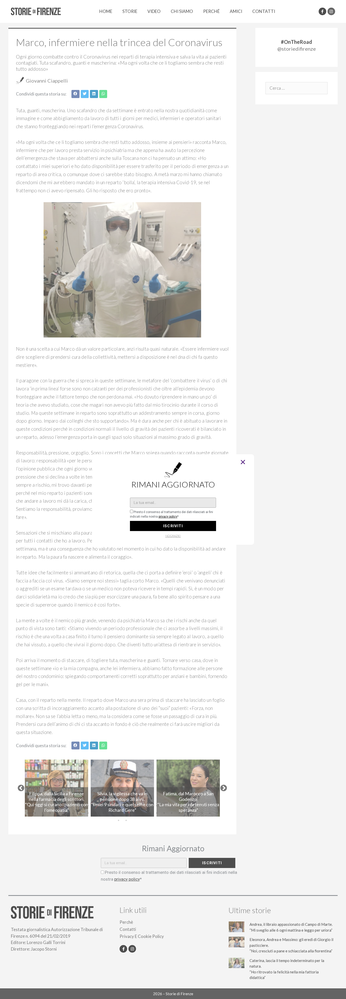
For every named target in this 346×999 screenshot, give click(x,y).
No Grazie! (173, 535)
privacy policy (168, 516)
